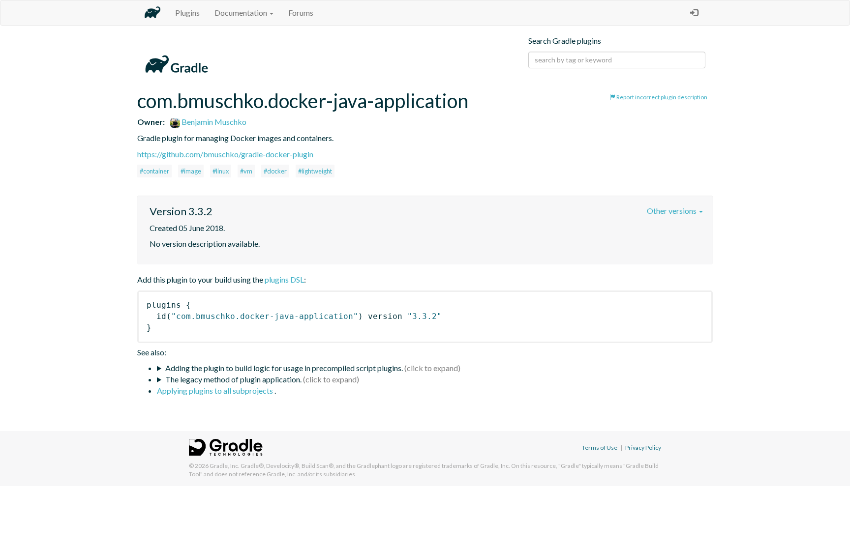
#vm (246, 171)
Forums (300, 12)
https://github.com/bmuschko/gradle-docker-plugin (225, 154)
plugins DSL (284, 279)
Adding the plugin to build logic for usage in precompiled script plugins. (284, 368)
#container (154, 171)
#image (191, 171)
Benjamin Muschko (213, 121)
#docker (275, 171)
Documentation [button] (241, 12)
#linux (220, 171)
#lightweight (315, 171)
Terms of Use (599, 447)
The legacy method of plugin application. (233, 379)
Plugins (187, 12)
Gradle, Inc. (225, 465)
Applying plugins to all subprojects (215, 390)
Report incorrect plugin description (661, 97)
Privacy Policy (643, 447)
